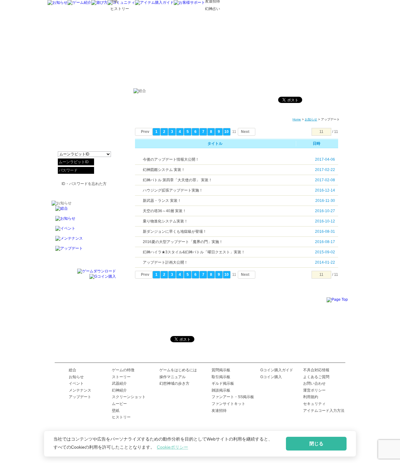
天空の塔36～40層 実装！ (164, 211)
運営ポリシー (314, 390)
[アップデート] (83, 251)
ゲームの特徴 (123, 370)
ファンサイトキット (228, 404)
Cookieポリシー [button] (172, 447)
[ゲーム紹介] (79, 2)
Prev (145, 131)
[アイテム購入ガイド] (154, 2)
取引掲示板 (221, 377)
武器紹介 (119, 383)
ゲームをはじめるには (178, 370)
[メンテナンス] (83, 241)
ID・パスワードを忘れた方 (84, 184)
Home (296, 119)
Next (245, 131)
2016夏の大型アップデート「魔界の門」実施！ (183, 242)
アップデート (80, 397)
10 (226, 131)
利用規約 (310, 397)
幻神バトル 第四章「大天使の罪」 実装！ (177, 180)
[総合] (83, 211)
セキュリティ (314, 404)
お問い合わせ (314, 383)
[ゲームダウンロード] (96, 271)
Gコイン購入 (271, 377)
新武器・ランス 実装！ (162, 200)
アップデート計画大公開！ (165, 262)
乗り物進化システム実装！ (165, 221)
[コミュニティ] (121, 2)
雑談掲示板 (221, 390)
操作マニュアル (172, 377)
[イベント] (83, 231)
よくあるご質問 (316, 377)
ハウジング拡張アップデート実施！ (173, 190)
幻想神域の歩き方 (174, 383)
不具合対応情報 (316, 370)
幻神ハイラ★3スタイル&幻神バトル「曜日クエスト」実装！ (194, 252)
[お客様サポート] (189, 2)
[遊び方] (99, 2)
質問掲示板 (221, 370)
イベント (76, 383)
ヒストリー (121, 417)
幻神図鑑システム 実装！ (164, 170)
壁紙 (115, 410)
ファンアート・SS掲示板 (233, 397)
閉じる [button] (316, 443)
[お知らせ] (58, 2)
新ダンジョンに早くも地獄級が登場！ (175, 231)
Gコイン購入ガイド (276, 370)
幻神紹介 (119, 390)
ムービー (119, 404)
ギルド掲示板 (223, 383)
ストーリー (121, 377)
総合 (72, 370)
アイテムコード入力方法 (323, 410)
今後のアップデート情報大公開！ (171, 159)
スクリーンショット (129, 397)
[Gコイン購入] (102, 276)
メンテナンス (80, 390)
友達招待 (219, 410)
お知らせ (311, 119)
